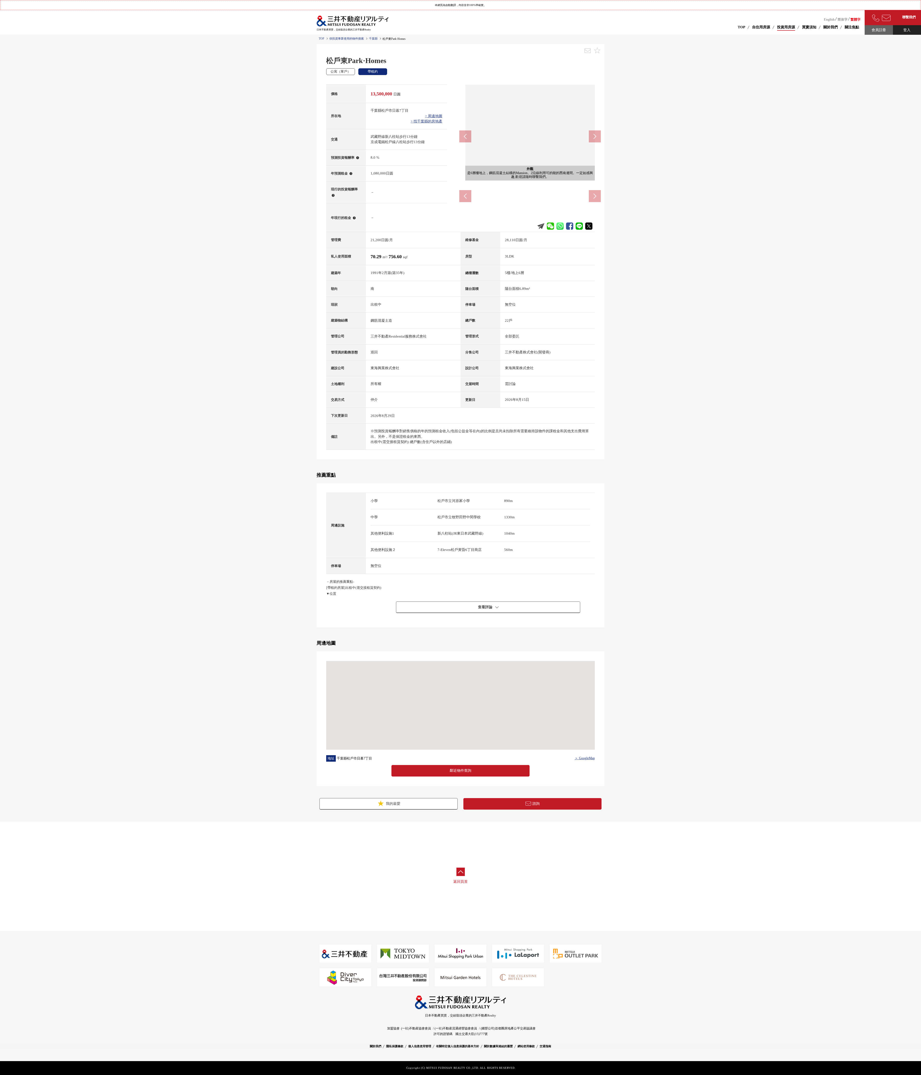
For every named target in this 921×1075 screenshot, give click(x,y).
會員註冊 (879, 30)
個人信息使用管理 (419, 1046)
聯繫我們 (909, 17)
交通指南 (545, 1046)
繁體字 (855, 19)
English (829, 19)
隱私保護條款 (394, 1046)
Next (595, 136)
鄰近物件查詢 (460, 770)
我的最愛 (392, 804)
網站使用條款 (526, 1046)
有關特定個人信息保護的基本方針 (457, 1046)
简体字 (843, 19)
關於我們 (375, 1046)
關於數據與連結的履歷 (498, 1046)
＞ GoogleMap (585, 758)
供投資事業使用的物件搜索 (346, 38)
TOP (741, 27)
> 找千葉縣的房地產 (426, 121)
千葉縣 (373, 38)
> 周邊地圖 (433, 116)
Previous (465, 136)
